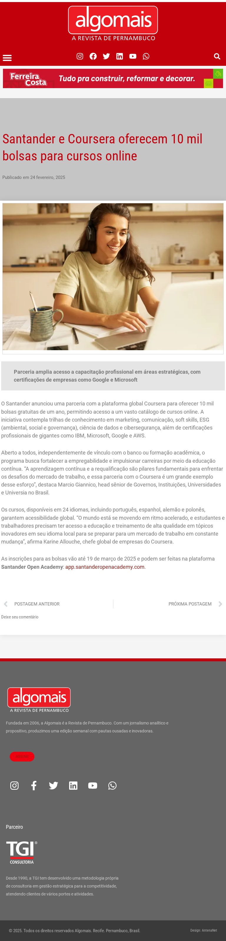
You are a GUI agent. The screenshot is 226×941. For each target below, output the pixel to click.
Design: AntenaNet (203, 930)
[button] (7, 58)
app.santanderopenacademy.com (104, 567)
